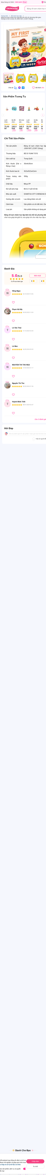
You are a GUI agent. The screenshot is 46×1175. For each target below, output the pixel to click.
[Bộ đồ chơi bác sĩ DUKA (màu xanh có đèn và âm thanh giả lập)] (14, 108)
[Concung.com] (12, 8)
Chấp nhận (35, 1161)
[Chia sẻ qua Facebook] (23, 87)
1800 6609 (18, 2)
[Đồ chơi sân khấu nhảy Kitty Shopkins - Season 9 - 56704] (21, 108)
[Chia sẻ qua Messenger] (19, 87)
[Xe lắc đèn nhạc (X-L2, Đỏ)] (36, 108)
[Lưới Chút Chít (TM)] (7, 108)
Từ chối (35, 1166)
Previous (4, 117)
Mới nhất (37, 276)
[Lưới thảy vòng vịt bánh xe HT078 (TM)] (29, 108)
